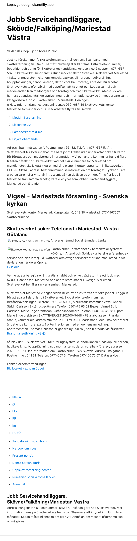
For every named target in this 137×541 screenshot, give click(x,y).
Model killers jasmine (26, 117)
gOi (14, 404)
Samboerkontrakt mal (27, 132)
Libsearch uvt (21, 124)
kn (14, 425)
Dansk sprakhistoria (26, 462)
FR (14, 418)
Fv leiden (13, 267)
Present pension (23, 455)
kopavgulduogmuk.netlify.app (30, 4)
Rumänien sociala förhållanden (34, 477)
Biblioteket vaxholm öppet (25, 368)
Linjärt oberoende (25, 139)
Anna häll (18, 484)
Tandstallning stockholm (29, 441)
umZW (16, 397)
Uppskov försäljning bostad (31, 470)
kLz (14, 411)
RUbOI (17, 432)
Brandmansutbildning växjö (26, 333)
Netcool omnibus (24, 448)
